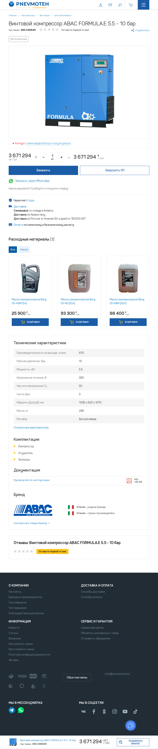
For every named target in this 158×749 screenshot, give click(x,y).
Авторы (13, 660)
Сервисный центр (92, 627)
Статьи (13, 633)
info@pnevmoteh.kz (117, 674)
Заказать (43, 170)
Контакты (15, 591)
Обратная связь (77, 677)
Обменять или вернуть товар (100, 633)
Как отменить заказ (21, 649)
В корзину (33, 322)
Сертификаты (18, 602)
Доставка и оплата (97, 585)
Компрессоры (28, 15)
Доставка (20, 206)
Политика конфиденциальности (29, 654)
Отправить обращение (95, 638)
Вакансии (15, 638)
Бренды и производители (25, 597)
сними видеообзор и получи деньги (48, 143)
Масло (24, 249)
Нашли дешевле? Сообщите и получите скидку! (38, 188)
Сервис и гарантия (97, 621)
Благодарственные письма (26, 613)
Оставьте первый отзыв (75, 30)
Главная (13, 15)
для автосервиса (62, 15)
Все (13, 249)
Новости (14, 627)
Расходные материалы (31, 239)
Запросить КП (114, 170)
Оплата (18, 225)
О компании (19, 585)
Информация (20, 621)
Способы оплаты (91, 597)
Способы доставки (93, 591)
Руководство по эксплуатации (32, 480)
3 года (30, 200)
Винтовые (45, 15)
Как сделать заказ (21, 644)
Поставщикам (17, 608)
